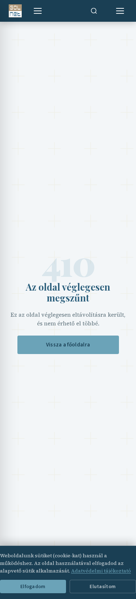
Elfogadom (32, 586)
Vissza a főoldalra (68, 345)
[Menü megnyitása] (37, 11)
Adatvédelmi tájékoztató (101, 570)
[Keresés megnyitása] (94, 11)
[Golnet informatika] (15, 10)
